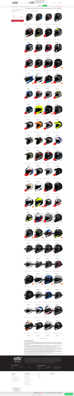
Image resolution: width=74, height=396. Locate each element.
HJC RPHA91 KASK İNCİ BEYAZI (37, 286)
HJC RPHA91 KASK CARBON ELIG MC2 (38, 24)
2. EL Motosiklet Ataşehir (15, 379)
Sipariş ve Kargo (27, 378)
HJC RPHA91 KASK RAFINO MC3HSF (57, 240)
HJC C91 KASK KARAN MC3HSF (37, 240)
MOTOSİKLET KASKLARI (40, 366)
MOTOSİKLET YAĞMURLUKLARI (58, 367)
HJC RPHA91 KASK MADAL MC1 (28, 70)
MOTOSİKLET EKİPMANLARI (24, 6)
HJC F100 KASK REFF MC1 (37, 271)
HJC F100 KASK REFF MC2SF (28, 101)
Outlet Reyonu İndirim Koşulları (29, 379)
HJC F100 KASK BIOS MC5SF (47, 101)
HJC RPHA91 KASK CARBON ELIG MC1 (48, 24)
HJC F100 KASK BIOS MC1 (37, 101)
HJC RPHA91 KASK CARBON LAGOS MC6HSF (29, 40)
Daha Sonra (40, 5)
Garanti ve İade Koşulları (28, 382)
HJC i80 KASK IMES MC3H (56, 132)
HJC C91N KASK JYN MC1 (56, 209)
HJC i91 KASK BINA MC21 (27, 178)
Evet (44, 5)
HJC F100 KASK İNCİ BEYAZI (28, 317)
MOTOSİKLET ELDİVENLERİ (57, 366)
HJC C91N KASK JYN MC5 (47, 209)
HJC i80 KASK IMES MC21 (37, 317)
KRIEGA (12, 368)
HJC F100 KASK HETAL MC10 (28, 271)
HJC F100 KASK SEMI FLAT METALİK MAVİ (48, 302)
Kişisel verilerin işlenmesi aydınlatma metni (30, 374)
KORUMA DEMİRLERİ (47, 367)
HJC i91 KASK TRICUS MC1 (47, 317)
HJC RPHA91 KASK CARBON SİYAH (48, 39)
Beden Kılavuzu (27, 383)
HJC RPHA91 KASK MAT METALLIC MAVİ (48, 287)
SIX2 (20, 368)
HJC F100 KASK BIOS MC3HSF (57, 101)
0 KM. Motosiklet (14, 378)
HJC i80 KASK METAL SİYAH (56, 178)
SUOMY (29, 367)
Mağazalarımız (14, 374)
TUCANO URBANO (22, 366)
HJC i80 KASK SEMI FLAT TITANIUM (38, 178)
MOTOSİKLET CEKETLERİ (48, 366)
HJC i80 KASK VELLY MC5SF (28, 132)
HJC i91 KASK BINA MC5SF (28, 209)
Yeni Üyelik (38, 378)
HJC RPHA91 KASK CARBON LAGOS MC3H (38, 40)
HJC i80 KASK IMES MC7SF (37, 132)
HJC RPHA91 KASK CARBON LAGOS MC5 (57, 24)
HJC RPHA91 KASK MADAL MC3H (57, 39)
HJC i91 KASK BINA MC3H (37, 209)
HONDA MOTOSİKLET (58, 6)
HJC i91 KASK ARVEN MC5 (56, 317)
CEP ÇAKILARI (47, 368)
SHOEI (12, 367)
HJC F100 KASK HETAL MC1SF (56, 271)
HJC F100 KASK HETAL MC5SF (47, 271)
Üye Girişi (38, 374)
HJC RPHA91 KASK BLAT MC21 (47, 240)
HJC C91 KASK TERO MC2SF (28, 240)
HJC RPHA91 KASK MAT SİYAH (28, 286)
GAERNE (21, 367)
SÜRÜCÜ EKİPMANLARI (15, 6)
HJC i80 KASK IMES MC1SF (47, 132)
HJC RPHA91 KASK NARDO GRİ (57, 286)
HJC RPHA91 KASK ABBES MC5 (57, 70)
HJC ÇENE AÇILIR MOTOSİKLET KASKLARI (16, 11)
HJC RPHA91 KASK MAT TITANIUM (47, 70)
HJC (25, 23)
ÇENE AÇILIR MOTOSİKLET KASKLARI (17, 9)
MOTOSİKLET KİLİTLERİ (56, 368)
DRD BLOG (52, 6)
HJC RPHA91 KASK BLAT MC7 (37, 70)
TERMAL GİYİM (39, 367)
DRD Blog (51, 374)
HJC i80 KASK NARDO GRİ (47, 178)
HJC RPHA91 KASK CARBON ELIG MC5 (28, 24)
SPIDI (12, 366)
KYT (28, 368)
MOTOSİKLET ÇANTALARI (40, 368)
